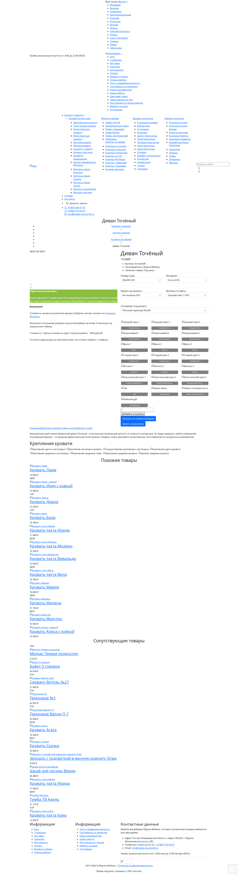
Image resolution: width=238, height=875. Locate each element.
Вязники (114, 8)
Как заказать (117, 69)
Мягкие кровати (82, 145)
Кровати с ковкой (82, 149)
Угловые (141, 152)
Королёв (114, 18)
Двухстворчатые (146, 149)
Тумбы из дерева (110, 118)
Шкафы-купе (144, 162)
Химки (113, 44)
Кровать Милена (45, 602)
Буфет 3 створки (45, 666)
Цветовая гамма (119, 96)
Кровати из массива (79, 118)
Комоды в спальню (115, 149)
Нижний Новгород (120, 31)
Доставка (115, 63)
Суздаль (114, 41)
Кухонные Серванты (180, 139)
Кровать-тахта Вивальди (53, 558)
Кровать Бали (43, 517)
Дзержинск (116, 11)
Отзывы (68, 195)
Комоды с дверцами (116, 162)
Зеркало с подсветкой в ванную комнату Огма (73, 758)
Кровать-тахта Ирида (50, 530)
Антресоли (143, 158)
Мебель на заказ (119, 106)
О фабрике (116, 60)
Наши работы (117, 93)
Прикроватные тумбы (117, 125)
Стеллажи (142, 168)
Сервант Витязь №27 (49, 682)
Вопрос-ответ (85, 428)
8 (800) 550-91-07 (76, 207)
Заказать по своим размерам (138, 418)
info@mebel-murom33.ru (81, 214)
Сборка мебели (118, 79)
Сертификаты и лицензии (123, 86)
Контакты (69, 199)
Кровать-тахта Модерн (51, 546)
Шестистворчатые (147, 135)
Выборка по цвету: (176, 290)
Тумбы (172, 156)
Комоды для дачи (114, 169)
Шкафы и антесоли (143, 118)
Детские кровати (82, 142)
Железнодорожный (120, 14)
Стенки (141, 165)
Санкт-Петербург (119, 38)
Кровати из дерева (121, 239)
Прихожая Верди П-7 (49, 713)
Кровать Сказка (44, 745)
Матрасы (78, 165)
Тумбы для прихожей (116, 135)
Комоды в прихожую (116, 152)
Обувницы (111, 139)
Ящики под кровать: (131, 290)
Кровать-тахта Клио (48, 815)
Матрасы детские (82, 192)
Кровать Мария (44, 587)
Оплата (114, 73)
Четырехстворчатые (148, 142)
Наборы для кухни (174, 118)
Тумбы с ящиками (114, 129)
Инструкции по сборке (92, 842)
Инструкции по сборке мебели (126, 103)
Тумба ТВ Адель (44, 799)
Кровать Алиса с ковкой (52, 631)
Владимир (115, 4)
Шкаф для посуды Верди (52, 770)
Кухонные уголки (178, 122)
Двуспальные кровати (85, 122)
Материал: (172, 275)
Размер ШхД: (128, 275)
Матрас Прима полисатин (54, 653)
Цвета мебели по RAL (121, 99)
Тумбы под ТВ (112, 122)
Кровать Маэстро (46, 618)
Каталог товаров (73, 115)
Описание (35, 428)
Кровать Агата (43, 729)
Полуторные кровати (84, 125)
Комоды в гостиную (115, 146)
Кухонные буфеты (178, 135)
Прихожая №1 (43, 697)
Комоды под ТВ (113, 156)
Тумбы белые (112, 132)
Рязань (114, 34)
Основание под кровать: (134, 306)
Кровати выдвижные (84, 162)
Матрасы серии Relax (84, 189)
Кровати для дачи (82, 152)
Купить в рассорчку (133, 423)
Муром (122, 1)
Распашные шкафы (147, 122)
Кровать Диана (44, 501)
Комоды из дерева (115, 142)
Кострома (115, 21)
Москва (114, 24)
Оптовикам (116, 109)
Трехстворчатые (146, 145)
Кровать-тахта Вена (48, 574)
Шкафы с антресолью (148, 155)
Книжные (142, 132)
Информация (113, 53)
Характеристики (49, 428)
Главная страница (121, 226)
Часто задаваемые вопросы (125, 83)
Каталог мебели (121, 232)
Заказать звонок (78, 203)
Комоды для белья (115, 159)
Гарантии (115, 66)
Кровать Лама (43, 469)
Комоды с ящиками (115, 166)
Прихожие (174, 145)
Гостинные (143, 129)
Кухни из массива (178, 132)
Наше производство (121, 89)
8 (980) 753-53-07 (76, 210)
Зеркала (173, 162)
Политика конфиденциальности (135, 865)
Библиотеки (143, 125)
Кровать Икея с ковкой (51, 485)
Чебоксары (116, 47)
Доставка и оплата (68, 428)
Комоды (173, 152)
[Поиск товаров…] (198, 160)
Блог (112, 56)
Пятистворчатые (146, 139)
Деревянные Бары (179, 142)
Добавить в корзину (133, 413)
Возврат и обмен (119, 76)
